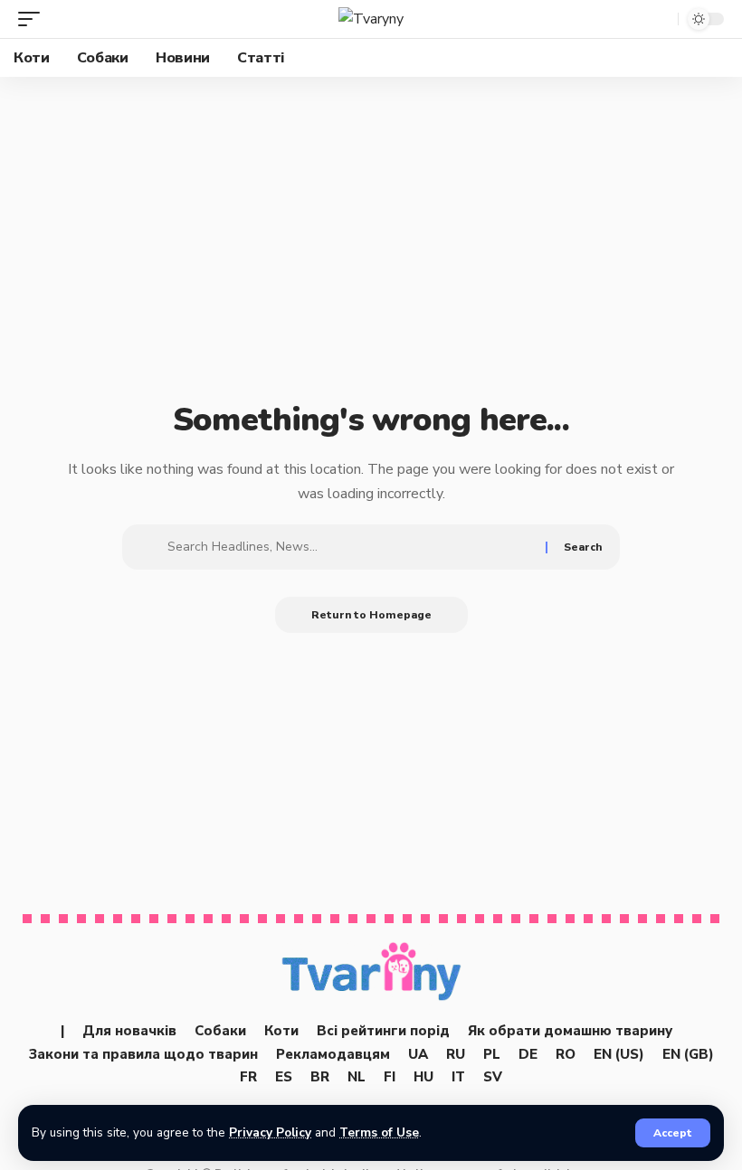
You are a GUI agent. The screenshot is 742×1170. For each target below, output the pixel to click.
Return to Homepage (371, 615)
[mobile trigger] (33, 19)
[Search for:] (350, 547)
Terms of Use (379, 1132)
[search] (659, 19)
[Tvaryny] (371, 19)
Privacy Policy (270, 1132)
